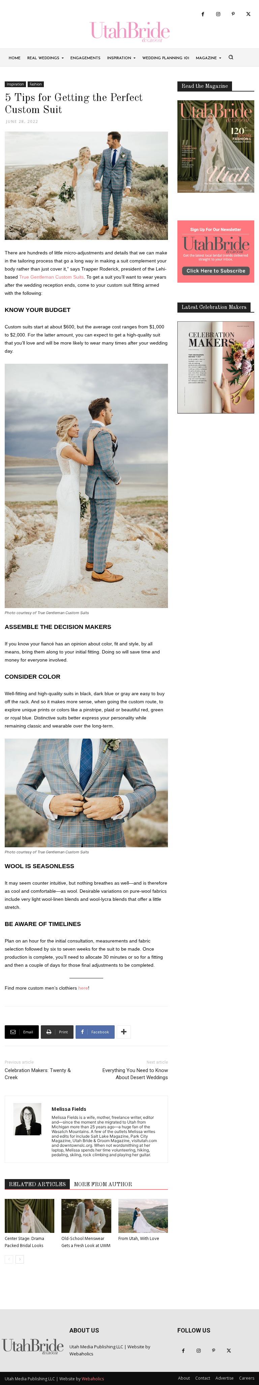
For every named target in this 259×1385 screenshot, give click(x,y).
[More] (124, 1032)
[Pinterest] (233, 14)
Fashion (36, 84)
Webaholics (81, 1354)
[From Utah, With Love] (143, 1216)
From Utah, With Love (138, 1238)
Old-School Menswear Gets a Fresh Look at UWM (86, 1242)
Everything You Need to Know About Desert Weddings (135, 1073)
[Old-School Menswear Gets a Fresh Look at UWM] (86, 1216)
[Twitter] (248, 14)
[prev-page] (9, 1259)
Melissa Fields (69, 1108)
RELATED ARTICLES (37, 1184)
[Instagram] (218, 14)
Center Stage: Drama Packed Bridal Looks (24, 1242)
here (83, 988)
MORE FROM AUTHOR (103, 1184)
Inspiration (15, 84)
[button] (231, 57)
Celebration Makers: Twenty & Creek (38, 1073)
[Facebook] (203, 14)
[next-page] (20, 1259)
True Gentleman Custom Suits (51, 277)
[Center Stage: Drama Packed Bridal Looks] (29, 1216)
